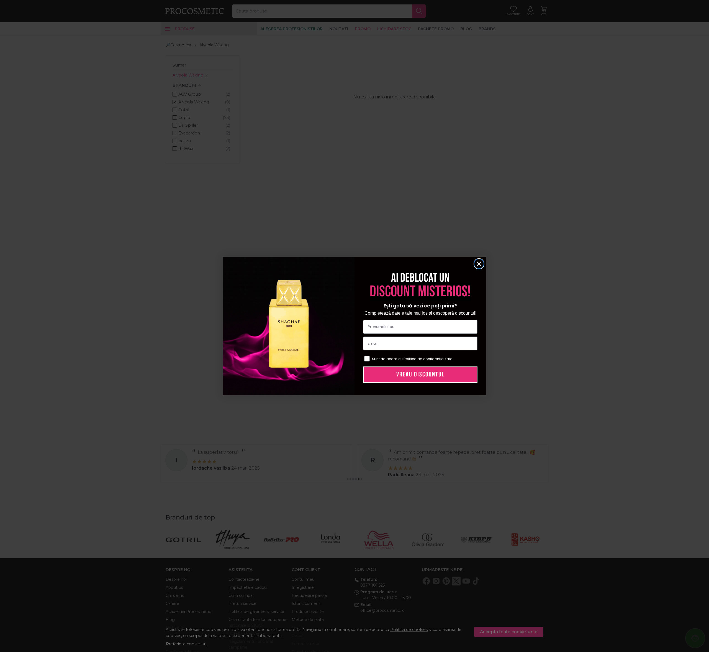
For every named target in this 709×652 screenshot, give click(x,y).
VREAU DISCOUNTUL (420, 374)
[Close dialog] (479, 264)
